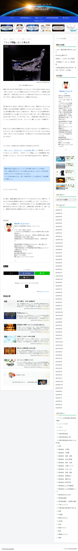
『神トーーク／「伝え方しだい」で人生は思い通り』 (19, 150)
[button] (26, 277)
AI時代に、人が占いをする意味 (65, 58)
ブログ (6, 266)
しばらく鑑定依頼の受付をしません (66, 51)
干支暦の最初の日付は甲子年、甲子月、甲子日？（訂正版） (66, 69)
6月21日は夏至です (61, 55)
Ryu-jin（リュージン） (22, 223)
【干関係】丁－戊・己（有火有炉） (65, 63)
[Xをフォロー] (15, 261)
